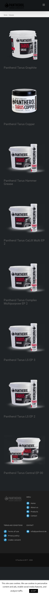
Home (33, 503)
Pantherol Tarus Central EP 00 (23, 473)
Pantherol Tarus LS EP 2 (19, 416)
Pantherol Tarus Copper (19, 124)
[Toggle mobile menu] (44, 4)
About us (34, 507)
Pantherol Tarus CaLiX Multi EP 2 (24, 242)
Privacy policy (13, 535)
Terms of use (13, 531)
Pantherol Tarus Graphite (20, 67)
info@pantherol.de (38, 531)
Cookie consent (14, 540)
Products (34, 511)
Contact (34, 516)
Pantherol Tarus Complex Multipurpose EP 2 (20, 301)
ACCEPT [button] (33, 591)
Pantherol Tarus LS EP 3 (19, 360)
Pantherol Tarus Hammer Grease (20, 182)
